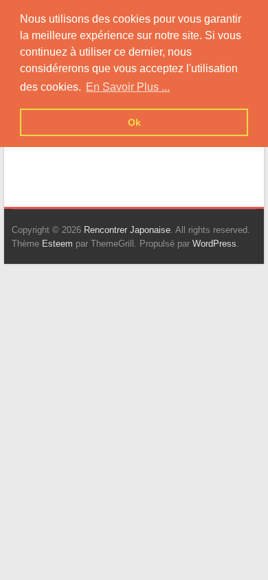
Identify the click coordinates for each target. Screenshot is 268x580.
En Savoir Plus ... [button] (128, 87)
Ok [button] (134, 122)
